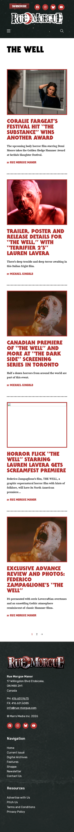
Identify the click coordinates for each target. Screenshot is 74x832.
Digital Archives (17, 757)
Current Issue (15, 752)
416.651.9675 (20, 698)
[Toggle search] (62, 31)
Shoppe (12, 766)
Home (10, 748)
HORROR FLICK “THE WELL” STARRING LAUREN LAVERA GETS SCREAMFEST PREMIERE (36, 462)
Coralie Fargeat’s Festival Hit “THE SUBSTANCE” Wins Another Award (32, 129)
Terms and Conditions (21, 807)
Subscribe (19, 6)
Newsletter (14, 771)
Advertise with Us (18, 797)
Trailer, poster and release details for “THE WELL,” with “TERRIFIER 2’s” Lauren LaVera (35, 242)
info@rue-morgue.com (21, 708)
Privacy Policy (16, 811)
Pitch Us (12, 802)
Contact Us (14, 776)
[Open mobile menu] (8, 30)
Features (12, 762)
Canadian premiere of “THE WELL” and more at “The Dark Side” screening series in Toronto (34, 353)
